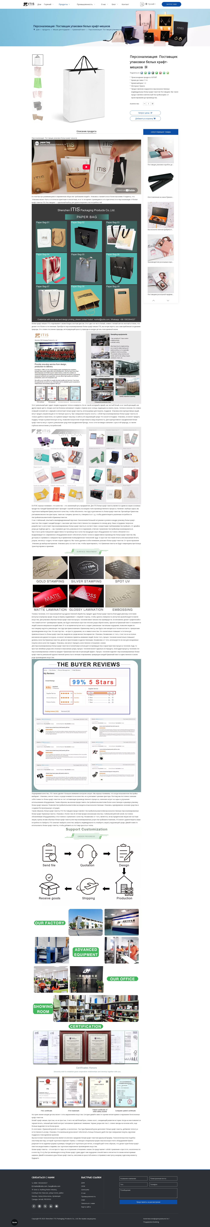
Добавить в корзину (144, 118)
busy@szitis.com (54, 1186)
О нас (83, 1193)
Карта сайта (86, 1207)
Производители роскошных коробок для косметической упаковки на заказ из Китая (161, 262)
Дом (83, 1183)
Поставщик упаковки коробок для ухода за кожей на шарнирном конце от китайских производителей (161, 165)
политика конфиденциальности (155, 1218)
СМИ (83, 1200)
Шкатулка (85, 1189)
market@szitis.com (40, 1186)
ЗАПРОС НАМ (171, 4)
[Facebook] (34, 1206)
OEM (83, 1186)
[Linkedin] (39, 1206)
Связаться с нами (88, 1203)
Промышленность (88, 1196)
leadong (156, 1222)
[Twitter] (45, 1206)
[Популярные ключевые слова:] (142, 4)
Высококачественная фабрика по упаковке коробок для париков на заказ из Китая (161, 229)
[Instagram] (56, 1206)
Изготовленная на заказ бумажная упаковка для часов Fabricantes (161, 197)
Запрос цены (143, 113)
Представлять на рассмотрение (148, 1202)
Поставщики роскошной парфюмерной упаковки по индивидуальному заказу (161, 294)
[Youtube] (51, 1206)
